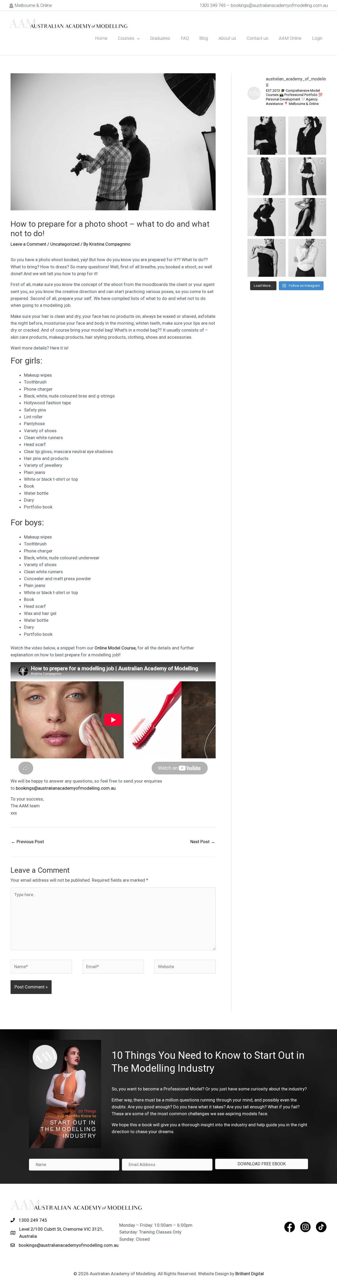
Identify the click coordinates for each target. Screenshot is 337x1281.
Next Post (202, 841)
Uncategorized (65, 244)
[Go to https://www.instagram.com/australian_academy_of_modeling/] (305, 1227)
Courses (126, 38)
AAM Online (290, 38)
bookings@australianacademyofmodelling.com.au (66, 788)
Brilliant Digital (249, 1273)
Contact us (257, 38)
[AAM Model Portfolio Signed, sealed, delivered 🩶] (266, 136)
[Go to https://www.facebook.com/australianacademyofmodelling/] (289, 1227)
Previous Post (27, 841)
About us (227, 38)
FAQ (185, 38)
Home (101, 38)
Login (317, 38)
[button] (261, 1164)
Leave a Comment (28, 244)
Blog (203, 38)
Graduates (160, 38)
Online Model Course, (114, 648)
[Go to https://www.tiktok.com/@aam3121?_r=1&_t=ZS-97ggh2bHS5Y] (321, 1227)
